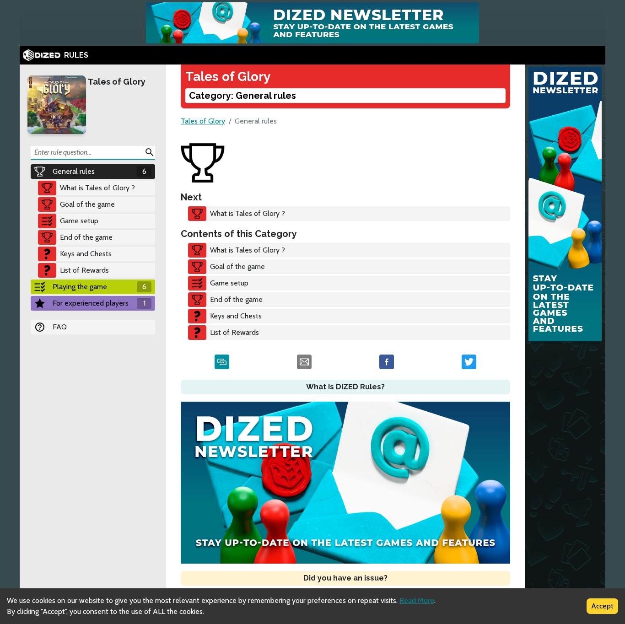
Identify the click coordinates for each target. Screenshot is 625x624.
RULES (76, 55)
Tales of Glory (116, 81)
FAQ (60, 327)
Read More (416, 600)
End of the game (86, 237)
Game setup (79, 220)
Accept (602, 606)
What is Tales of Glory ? (97, 187)
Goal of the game (87, 204)
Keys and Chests (86, 253)
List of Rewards (84, 270)
